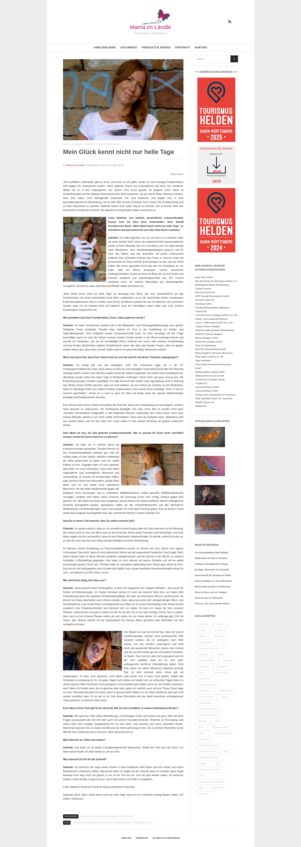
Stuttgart (203, 764)
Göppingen (204, 667)
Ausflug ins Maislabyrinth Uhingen (211, 564)
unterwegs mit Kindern (209, 770)
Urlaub (202, 776)
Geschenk (227, 660)
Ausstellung (220, 630)
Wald (201, 788)
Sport (226, 751)
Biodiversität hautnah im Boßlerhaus (213, 586)
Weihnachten (218, 788)
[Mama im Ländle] (150, 19)
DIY (223, 642)
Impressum (142, 837)
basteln (202, 636)
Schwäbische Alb (207, 751)
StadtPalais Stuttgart (208, 757)
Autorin (78, 823)
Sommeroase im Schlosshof (208, 598)
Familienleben (105, 47)
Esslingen (203, 654)
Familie (220, 654)
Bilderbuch (219, 636)
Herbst (202, 673)
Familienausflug (206, 660)
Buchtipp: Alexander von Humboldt (212, 569)
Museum (203, 721)
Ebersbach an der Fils (209, 648)
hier (140, 794)
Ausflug (202, 630)
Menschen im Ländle (107, 816)
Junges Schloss (221, 673)
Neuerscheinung (220, 727)
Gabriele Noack (142, 823)
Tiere (217, 764)
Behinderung (92, 823)
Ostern (202, 733)
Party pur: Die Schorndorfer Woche (212, 603)
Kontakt (201, 47)
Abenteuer (204, 624)
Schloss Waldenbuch (209, 745)
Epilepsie (107, 823)
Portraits (182, 47)
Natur (201, 727)
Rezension (204, 739)
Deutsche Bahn (206, 642)
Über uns (126, 837)
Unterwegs (128, 47)
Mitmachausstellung (208, 715)
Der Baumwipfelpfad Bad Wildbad (211, 552)
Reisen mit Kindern (223, 733)
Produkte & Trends (156, 47)
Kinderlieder (205, 691)
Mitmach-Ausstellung (209, 709)
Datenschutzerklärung (166, 837)
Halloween (223, 667)
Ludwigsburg (205, 703)
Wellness (203, 794)
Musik (218, 721)
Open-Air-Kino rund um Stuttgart (211, 592)
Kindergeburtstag (207, 685)
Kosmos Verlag (206, 697)
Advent (220, 624)
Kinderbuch (204, 679)
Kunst (224, 697)
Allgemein (87, 816)
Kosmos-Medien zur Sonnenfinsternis (213, 581)
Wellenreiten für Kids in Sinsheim (211, 558)
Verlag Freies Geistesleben (212, 782)
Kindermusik (225, 691)
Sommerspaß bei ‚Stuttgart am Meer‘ (213, 575)
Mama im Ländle (76, 165)
